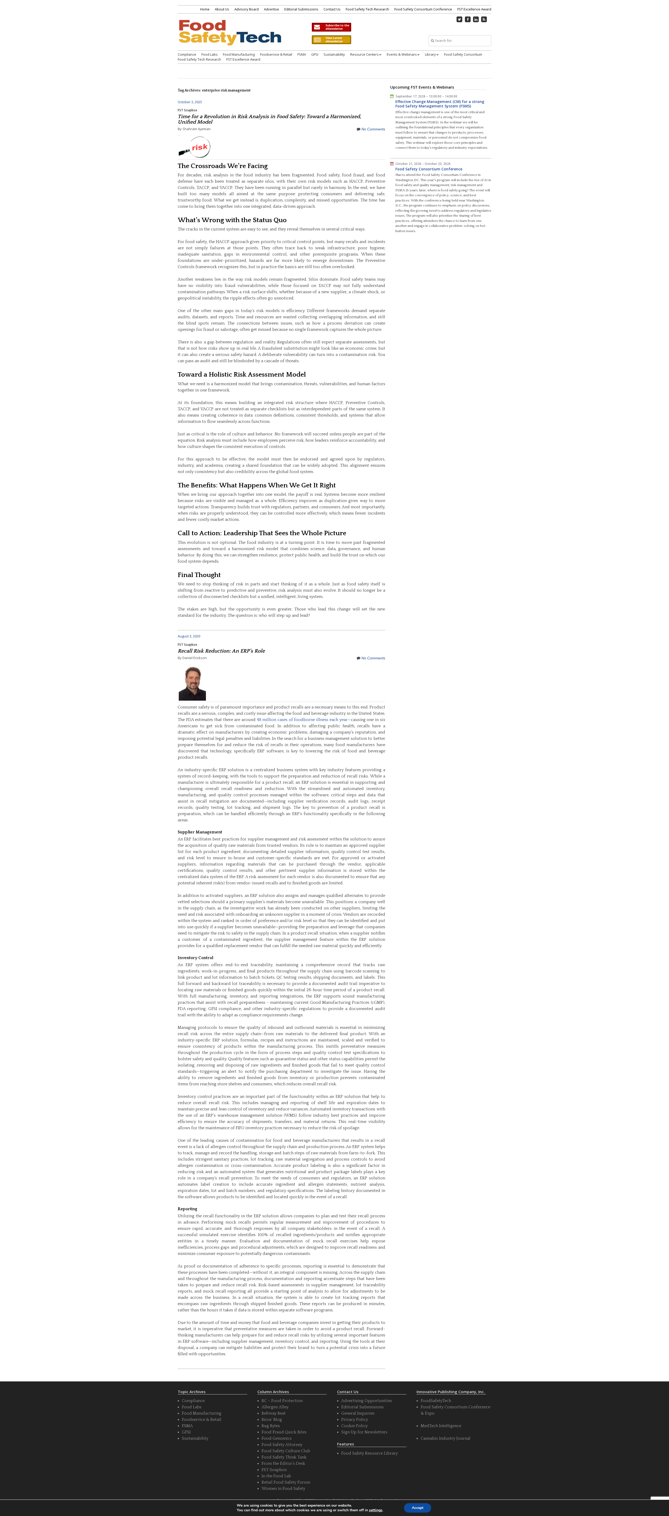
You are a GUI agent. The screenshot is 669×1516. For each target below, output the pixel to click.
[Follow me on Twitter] (459, 19)
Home (205, 9)
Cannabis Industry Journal (445, 1438)
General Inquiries (357, 1413)
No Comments (373, 129)
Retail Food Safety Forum (286, 1482)
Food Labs (209, 54)
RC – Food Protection (282, 1400)
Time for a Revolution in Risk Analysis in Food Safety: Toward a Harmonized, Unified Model (269, 119)
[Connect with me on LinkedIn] (475, 19)
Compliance (187, 54)
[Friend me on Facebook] (467, 19)
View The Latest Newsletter (331, 39)
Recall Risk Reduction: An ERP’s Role (221, 651)
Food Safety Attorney (282, 1444)
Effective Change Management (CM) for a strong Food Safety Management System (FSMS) (439, 104)
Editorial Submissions (301, 9)
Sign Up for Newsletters (364, 1432)
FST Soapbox (187, 110)
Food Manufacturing (239, 54)
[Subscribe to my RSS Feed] (484, 19)
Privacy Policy (354, 1419)
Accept (417, 1507)
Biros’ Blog (272, 1419)
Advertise (271, 9)
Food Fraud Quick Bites (284, 1432)
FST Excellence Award (474, 9)
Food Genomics (277, 1438)
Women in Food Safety (283, 1488)
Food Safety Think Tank (284, 1457)
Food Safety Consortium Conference (423, 9)
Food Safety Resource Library (369, 1453)
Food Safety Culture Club (286, 1451)
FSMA (301, 54)
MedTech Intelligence (441, 1425)
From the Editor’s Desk (283, 1463)
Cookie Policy (354, 1425)
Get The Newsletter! (331, 27)
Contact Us (332, 9)
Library (430, 54)
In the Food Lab (276, 1476)
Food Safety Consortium (463, 54)
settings (375, 1510)
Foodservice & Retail (276, 54)
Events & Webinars (402, 54)
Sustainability (334, 54)
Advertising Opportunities (366, 1400)
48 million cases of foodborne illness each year (302, 719)
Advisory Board (246, 9)
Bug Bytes (271, 1425)
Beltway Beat (274, 1413)
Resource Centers (364, 54)
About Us (222, 9)
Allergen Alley (275, 1407)
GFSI (314, 54)
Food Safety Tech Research (367, 9)
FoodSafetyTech (436, 1400)
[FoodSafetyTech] (230, 37)
